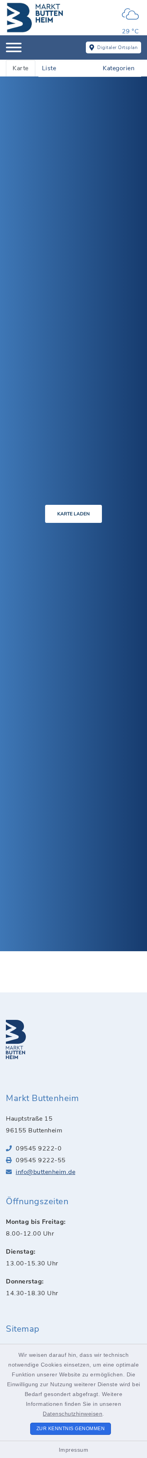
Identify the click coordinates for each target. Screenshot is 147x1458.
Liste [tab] (49, 68)
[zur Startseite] (35, 17)
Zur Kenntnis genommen (70, 1428)
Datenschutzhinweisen (72, 1414)
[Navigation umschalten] (13, 47)
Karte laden (73, 514)
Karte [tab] (21, 68)
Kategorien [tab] (118, 68)
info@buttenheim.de (45, 1172)
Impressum (74, 1450)
